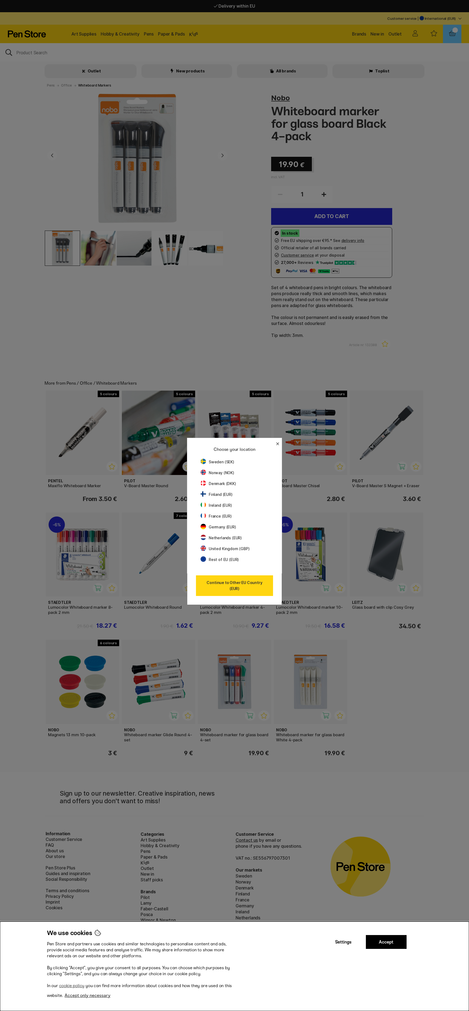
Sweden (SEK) (221, 462)
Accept (386, 942)
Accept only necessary (87, 995)
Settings (343, 942)
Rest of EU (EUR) (224, 559)
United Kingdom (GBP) (229, 548)
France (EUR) (220, 516)
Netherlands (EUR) (225, 537)
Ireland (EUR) (220, 505)
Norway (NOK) (221, 472)
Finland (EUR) (221, 494)
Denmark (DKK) (222, 483)
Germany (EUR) (222, 527)
